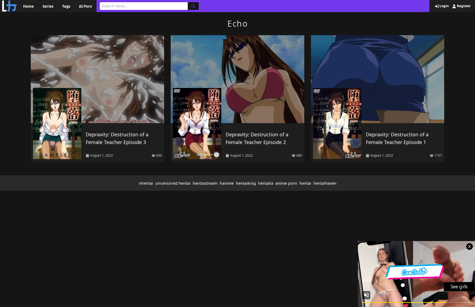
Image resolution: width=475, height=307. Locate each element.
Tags (66, 6)
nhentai (146, 183)
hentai (305, 183)
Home (28, 6)
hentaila (265, 183)
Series (48, 6)
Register (463, 6)
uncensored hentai (172, 183)
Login (444, 6)
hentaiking (246, 183)
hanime (227, 183)
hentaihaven (324, 183)
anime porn (286, 183)
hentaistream (205, 183)
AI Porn (85, 6)
